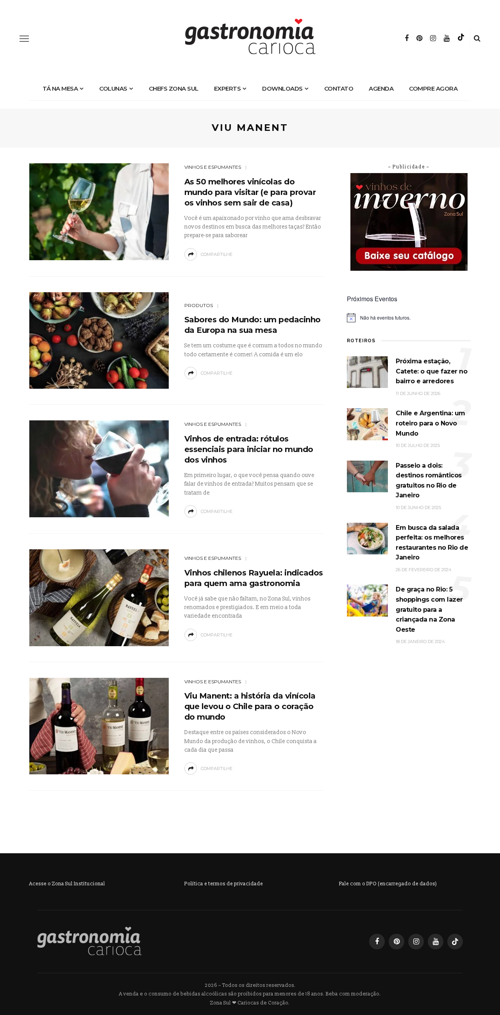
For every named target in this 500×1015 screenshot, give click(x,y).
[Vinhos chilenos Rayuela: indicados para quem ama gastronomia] (99, 597)
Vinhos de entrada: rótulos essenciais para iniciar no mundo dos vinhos (248, 449)
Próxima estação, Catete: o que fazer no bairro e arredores (431, 371)
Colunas (113, 88)
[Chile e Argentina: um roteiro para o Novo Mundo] (367, 424)
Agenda (381, 88)
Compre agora (433, 88)
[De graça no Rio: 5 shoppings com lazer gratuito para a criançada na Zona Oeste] (367, 600)
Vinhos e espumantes (212, 167)
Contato (339, 88)
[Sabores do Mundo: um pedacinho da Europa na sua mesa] (99, 340)
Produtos (198, 305)
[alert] (409, 317)
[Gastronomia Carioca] (89, 941)
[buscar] (477, 38)
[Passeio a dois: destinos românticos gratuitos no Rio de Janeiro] (367, 476)
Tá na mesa (60, 88)
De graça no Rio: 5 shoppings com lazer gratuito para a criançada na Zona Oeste (429, 609)
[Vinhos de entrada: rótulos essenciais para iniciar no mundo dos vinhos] (99, 469)
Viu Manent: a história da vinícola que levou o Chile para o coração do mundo (250, 706)
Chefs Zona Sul (173, 88)
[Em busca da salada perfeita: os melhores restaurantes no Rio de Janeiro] (367, 538)
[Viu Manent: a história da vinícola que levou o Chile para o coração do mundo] (99, 726)
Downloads (282, 88)
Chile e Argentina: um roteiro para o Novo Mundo (430, 423)
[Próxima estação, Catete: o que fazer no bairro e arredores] (367, 372)
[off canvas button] (24, 38)
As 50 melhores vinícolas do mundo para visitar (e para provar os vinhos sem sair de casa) (250, 192)
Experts (227, 88)
